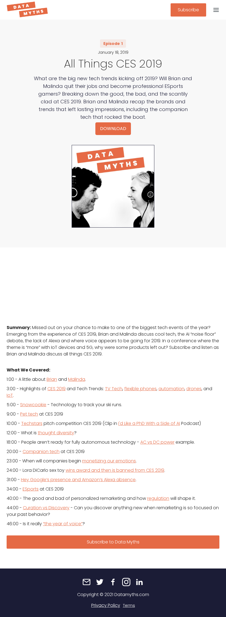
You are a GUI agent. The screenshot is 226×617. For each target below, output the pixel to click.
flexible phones (140, 389)
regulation (158, 498)
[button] (216, 9)
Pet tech (29, 414)
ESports (31, 489)
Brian (52, 379)
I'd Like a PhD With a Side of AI (149, 423)
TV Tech (113, 389)
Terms (129, 605)
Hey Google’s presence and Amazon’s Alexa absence (78, 479)
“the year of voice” (62, 524)
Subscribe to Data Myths (113, 542)
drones (193, 389)
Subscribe (188, 10)
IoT (10, 395)
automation (171, 389)
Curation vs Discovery (46, 508)
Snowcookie (33, 405)
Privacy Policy (105, 605)
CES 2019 (56, 389)
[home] (27, 9)
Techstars (31, 423)
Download (113, 128)
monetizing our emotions (109, 461)
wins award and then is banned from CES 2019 (115, 470)
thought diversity (56, 433)
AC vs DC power (157, 442)
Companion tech (41, 451)
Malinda (76, 379)
